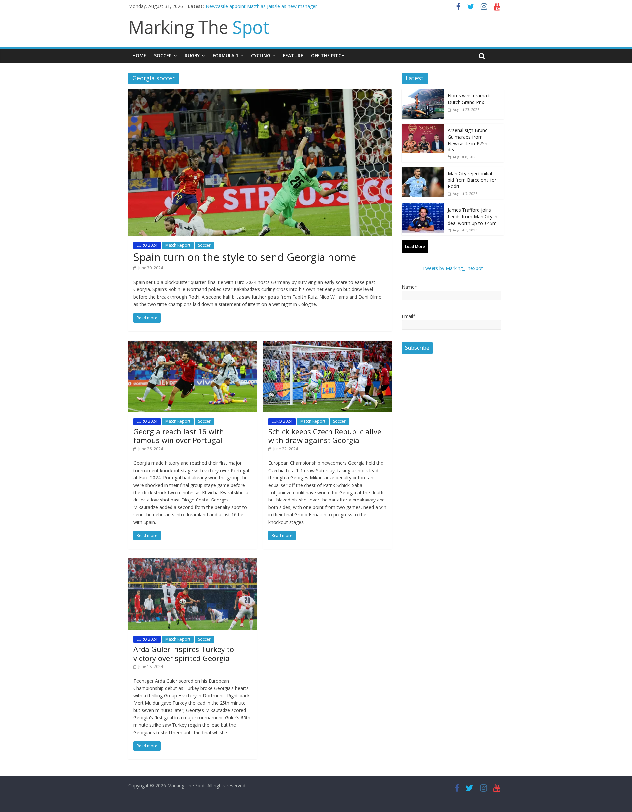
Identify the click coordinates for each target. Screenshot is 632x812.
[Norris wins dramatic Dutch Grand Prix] (423, 93)
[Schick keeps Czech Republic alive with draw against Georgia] (327, 344)
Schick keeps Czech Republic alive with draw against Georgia (324, 435)
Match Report (177, 245)
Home (139, 55)
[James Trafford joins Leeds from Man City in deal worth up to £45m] (423, 207)
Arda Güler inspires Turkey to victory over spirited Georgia (183, 653)
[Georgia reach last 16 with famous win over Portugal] (192, 344)
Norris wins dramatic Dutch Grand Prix (470, 99)
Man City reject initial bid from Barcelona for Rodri (472, 179)
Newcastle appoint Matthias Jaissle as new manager (261, 6)
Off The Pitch (328, 55)
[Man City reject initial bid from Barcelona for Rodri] (423, 170)
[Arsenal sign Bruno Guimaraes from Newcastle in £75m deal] (423, 127)
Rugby (192, 55)
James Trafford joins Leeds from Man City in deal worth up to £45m (472, 216)
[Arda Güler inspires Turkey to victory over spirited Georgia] (192, 562)
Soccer (163, 55)
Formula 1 (225, 55)
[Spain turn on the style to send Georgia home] (260, 93)
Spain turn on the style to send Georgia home (244, 257)
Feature (293, 55)
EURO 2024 (147, 245)
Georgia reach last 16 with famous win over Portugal (178, 435)
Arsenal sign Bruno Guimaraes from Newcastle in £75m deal (468, 140)
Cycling (260, 55)
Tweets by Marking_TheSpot (452, 268)
